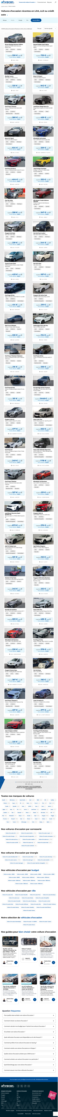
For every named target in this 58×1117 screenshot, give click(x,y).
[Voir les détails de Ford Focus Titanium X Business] (15, 358)
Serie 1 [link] (17, 1105)
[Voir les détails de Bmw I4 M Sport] (43, 78)
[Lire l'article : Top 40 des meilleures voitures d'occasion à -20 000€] (16, 1000)
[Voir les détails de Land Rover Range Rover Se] (43, 109)
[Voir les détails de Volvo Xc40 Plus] (43, 421)
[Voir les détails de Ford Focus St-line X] (15, 171)
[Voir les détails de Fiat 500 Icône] (15, 203)
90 (33, 782)
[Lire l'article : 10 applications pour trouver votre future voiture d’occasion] (53, 962)
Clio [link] (17, 1093)
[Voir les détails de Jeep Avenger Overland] (43, 171)
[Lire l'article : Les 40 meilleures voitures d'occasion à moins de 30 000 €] (34, 999)
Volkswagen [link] (3, 1101)
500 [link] (17, 1099)
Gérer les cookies (36, 1114)
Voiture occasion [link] (5, 1093)
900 (26, 784)
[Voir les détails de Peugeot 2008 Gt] (15, 421)
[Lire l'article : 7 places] (34, 959)
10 (26, 782)
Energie (20, 20)
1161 (31, 784)
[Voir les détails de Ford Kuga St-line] (15, 297)
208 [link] (17, 1095)
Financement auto (41, 2)
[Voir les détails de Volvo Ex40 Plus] (43, 611)
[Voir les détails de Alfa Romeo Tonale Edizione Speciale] (43, 203)
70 (31, 782)
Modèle (12, 20)
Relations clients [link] (47, 1110)
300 (37, 782)
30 (27, 782)
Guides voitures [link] (35, 1099)
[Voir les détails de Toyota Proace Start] (15, 266)
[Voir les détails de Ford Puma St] (15, 452)
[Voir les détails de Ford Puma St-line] (43, 358)
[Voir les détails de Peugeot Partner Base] (15, 671)
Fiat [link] (1, 1105)
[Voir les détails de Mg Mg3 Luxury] (15, 78)
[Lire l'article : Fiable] (16, 962)
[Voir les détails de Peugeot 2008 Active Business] (43, 580)
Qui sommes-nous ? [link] (36, 1093)
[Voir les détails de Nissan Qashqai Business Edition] (15, 47)
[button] (55, 2)
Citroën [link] (2, 1099)
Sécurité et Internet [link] (37, 1110)
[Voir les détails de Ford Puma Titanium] (15, 109)
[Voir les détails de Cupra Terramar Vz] (43, 702)
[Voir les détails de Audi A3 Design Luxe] (15, 548)
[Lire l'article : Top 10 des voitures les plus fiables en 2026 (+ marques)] (53, 999)
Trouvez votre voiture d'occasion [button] (27, 2)
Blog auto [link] (34, 1103)
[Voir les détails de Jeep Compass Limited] (15, 733)
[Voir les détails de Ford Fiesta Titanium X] (15, 702)
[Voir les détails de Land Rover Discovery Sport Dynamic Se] (15, 516)
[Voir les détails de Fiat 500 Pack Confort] (43, 234)
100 (35, 782)
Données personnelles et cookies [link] (23, 1110)
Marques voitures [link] (36, 1101)
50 (29, 782)
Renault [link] (2, 1097)
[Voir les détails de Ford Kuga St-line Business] (43, 733)
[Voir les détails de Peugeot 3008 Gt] (43, 516)
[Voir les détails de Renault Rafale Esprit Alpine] (43, 47)
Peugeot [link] (3, 1095)
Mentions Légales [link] (10, 1110)
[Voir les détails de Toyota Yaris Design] (15, 764)
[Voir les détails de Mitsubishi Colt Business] (43, 484)
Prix (27, 20)
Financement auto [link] (36, 1095)
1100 (29, 784)
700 (42, 782)
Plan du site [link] (27, 1114)
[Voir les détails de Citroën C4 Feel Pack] (15, 580)
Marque (5, 20)
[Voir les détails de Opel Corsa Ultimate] (15, 327)
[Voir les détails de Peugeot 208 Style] (15, 234)
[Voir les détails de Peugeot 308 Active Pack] (43, 297)
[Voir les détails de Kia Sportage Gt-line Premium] (43, 390)
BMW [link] (2, 1103)
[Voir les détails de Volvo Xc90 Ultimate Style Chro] (43, 452)
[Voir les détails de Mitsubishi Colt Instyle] (43, 140)
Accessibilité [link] (20, 1114)
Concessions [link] (35, 1097)
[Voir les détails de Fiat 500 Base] (43, 671)
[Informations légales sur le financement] (21, 55)
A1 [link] (16, 1103)
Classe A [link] (18, 1101)
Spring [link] (17, 1097)
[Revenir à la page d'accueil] (7, 2)
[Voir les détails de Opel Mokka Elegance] (43, 548)
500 (39, 782)
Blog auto (49, 2)
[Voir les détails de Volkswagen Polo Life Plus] (43, 327)
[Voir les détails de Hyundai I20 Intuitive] (15, 611)
